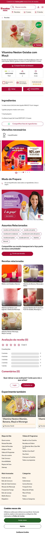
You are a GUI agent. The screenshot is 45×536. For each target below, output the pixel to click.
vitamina (36, 238)
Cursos (28, 12)
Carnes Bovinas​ (27, 484)
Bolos (24, 478)
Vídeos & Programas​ (8, 452)
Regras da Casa (6, 464)
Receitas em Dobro (28, 443)
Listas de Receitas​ (7, 446)
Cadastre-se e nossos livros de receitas (22, 2)
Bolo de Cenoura (7, 481)
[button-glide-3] (25, 172)
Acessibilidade (6, 461)
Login (15, 385)
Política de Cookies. (19, 516)
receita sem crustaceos (10, 234)
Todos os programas (28, 460)
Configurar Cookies (22, 532)
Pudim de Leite (6, 478)
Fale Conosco (6, 458)
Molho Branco (6, 496)
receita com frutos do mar (11, 230)
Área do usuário (7, 455)
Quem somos (6, 440)
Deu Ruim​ (25, 454)
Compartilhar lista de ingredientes (24, 124)
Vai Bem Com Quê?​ (28, 451)
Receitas (17, 12)
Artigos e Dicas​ (6, 449)
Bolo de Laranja (6, 493)
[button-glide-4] (27, 172)
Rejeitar (22, 526)
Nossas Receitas (7, 443)
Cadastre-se (28, 385)
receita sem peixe (9, 238)
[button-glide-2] (23, 172)
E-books (40, 12)
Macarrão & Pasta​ (27, 490)
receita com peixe (29, 230)
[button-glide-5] (29, 172)
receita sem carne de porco (31, 234)
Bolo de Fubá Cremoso (9, 484)
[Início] (5, 9)
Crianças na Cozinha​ (28, 457)
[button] (33, 89)
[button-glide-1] (21, 172)
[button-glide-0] (19, 172)
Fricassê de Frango (8, 490)
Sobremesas (26, 481)
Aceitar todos (22, 520)
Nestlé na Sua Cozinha (29, 440)
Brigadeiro (5, 499)
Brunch (5, 241)
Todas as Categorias (28, 499)
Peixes (24, 496)
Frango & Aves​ (27, 487)
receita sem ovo (24, 238)
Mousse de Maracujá (8, 487)
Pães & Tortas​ (26, 493)
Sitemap (4, 467)
